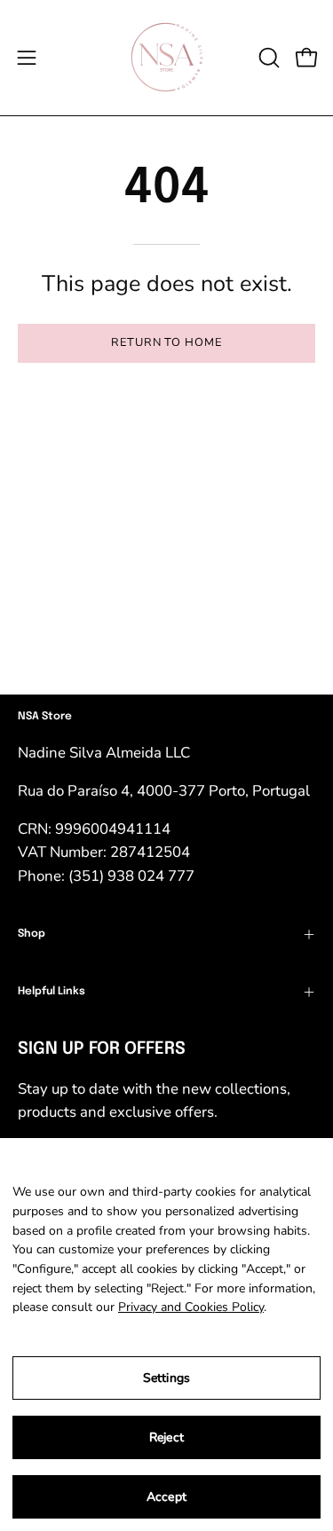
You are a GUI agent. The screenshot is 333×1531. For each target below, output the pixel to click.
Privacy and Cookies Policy (191, 1307)
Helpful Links (51, 991)
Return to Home (166, 342)
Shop (31, 934)
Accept (166, 1496)
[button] (267, 57)
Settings (166, 1378)
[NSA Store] (167, 57)
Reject (166, 1437)
